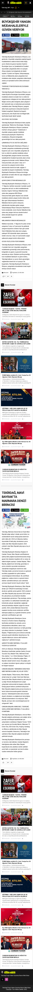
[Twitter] (2, 979)
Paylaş (7, 35)
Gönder (26, 35)
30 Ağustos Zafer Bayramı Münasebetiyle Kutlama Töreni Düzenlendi (20, 12)
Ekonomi (6, 272)
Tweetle (16, 35)
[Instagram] (6, 979)
